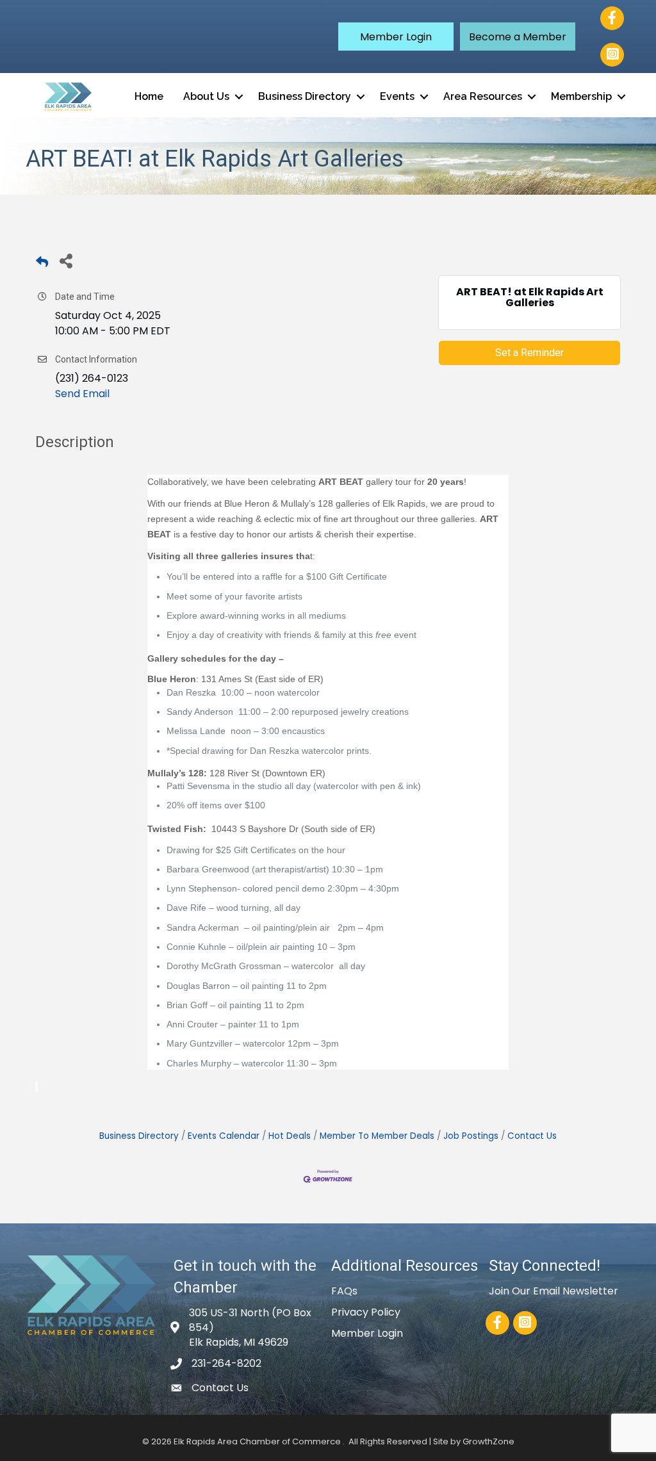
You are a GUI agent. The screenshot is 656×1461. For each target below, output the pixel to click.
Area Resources (482, 96)
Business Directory (304, 96)
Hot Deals (289, 1136)
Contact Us (532, 1136)
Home (149, 96)
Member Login (367, 1333)
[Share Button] (65, 260)
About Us (206, 96)
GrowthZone (488, 1441)
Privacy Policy (365, 1312)
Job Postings (470, 1136)
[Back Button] (42, 264)
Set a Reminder (529, 353)
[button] (396, 36)
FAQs (344, 1291)
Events (397, 96)
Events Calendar (223, 1136)
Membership (581, 96)
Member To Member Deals (377, 1136)
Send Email (82, 393)
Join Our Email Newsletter (553, 1291)
